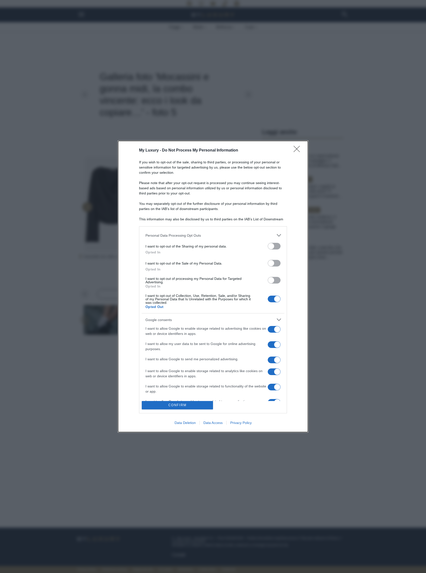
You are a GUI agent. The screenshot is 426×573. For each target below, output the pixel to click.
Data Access (213, 423)
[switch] (274, 246)
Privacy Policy (241, 423)
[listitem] (213, 235)
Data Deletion (185, 423)
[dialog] (213, 286)
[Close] (298, 150)
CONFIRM (177, 405)
